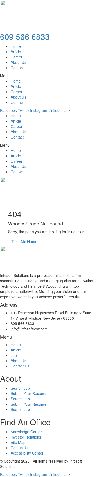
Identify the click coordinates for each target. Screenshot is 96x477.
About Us (18, 62)
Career (16, 57)
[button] (48, 75)
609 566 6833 (25, 36)
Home (16, 46)
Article (16, 51)
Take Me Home (24, 241)
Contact (17, 67)
